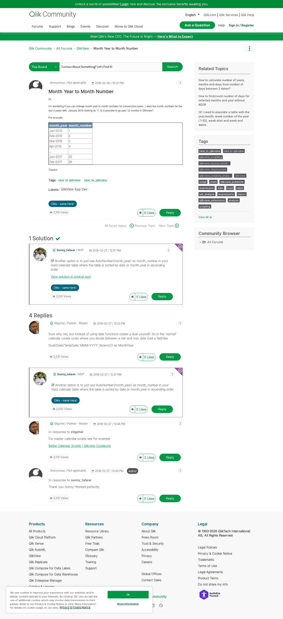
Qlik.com (210, 15)
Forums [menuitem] (37, 26)
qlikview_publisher (232, 181)
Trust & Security (153, 543)
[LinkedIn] (153, 605)
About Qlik (149, 531)
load (230, 188)
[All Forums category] (200, 242)
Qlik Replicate (38, 562)
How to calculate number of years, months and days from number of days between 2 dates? (221, 84)
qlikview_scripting (210, 157)
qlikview (240, 175)
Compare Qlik (94, 550)
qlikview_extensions (212, 200)
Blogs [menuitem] (71, 26)
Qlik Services (228, 15)
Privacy (147, 556)
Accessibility (150, 550)
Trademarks (206, 560)
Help (221, 25)
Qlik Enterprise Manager (45, 580)
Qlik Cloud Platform (42, 537)
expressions (226, 194)
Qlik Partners (94, 537)
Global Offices (152, 574)
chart (213, 181)
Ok (128, 594)
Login (124, 4)
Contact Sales (151, 580)
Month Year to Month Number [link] (115, 48)
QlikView (83, 48)
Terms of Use (207, 566)
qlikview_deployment (212, 169)
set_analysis (206, 194)
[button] (180, 82)
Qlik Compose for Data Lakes (49, 568)
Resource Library (97, 531)
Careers (147, 562)
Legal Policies (207, 547)
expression (206, 188)
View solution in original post (71, 276)
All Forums (64, 48)
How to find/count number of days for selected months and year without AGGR (223, 100)
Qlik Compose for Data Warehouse (53, 574)
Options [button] (249, 48)
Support (90, 568)
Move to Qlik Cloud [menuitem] (129, 26)
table (240, 188)
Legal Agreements (210, 572)
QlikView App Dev (74, 189)
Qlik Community (40, 48)
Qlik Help (247, 15)
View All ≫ (205, 217)
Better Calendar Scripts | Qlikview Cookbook (80, 446)
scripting (204, 206)
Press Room (150, 537)
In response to (66, 432)
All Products (37, 531)
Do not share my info (213, 584)
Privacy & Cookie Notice (215, 553)
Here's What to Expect (175, 36)
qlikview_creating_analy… (215, 175)
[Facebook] (161, 605)
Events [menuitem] (85, 26)
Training (90, 562)
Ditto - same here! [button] (62, 203)
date (220, 188)
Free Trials (92, 543)
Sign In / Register (241, 25)
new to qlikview (69, 180)
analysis (234, 200)
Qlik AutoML (37, 550)
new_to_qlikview (95, 180)
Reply (170, 212)
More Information (128, 603)
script (202, 181)
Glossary (91, 556)
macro (242, 194)
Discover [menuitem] (102, 26)
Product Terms (208, 578)
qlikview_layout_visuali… (214, 163)
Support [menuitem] (55, 26)
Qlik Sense (36, 543)
